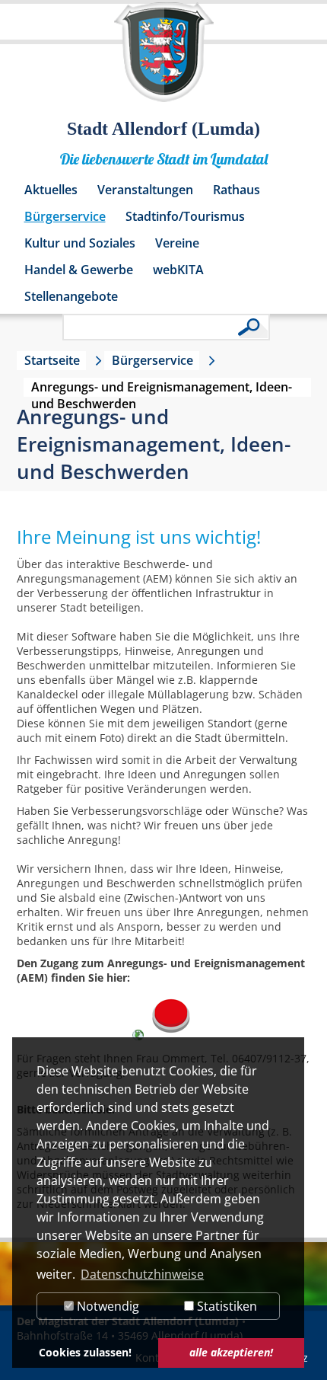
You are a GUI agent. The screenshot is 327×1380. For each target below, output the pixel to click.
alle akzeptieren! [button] (231, 1352)
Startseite (52, 360)
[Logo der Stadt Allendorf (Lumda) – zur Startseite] (164, 59)
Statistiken (225, 1306)
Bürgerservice (65, 216)
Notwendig (106, 1306)
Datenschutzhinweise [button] (142, 1274)
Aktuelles (51, 189)
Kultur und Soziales (79, 243)
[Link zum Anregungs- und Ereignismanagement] (171, 1036)
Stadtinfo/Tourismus (185, 216)
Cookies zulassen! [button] (85, 1352)
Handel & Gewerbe (78, 269)
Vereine (177, 243)
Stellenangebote (71, 296)
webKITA (178, 269)
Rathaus (236, 189)
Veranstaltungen (145, 189)
